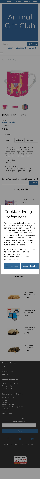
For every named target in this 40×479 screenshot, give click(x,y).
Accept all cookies (30, 266)
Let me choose (12, 266)
